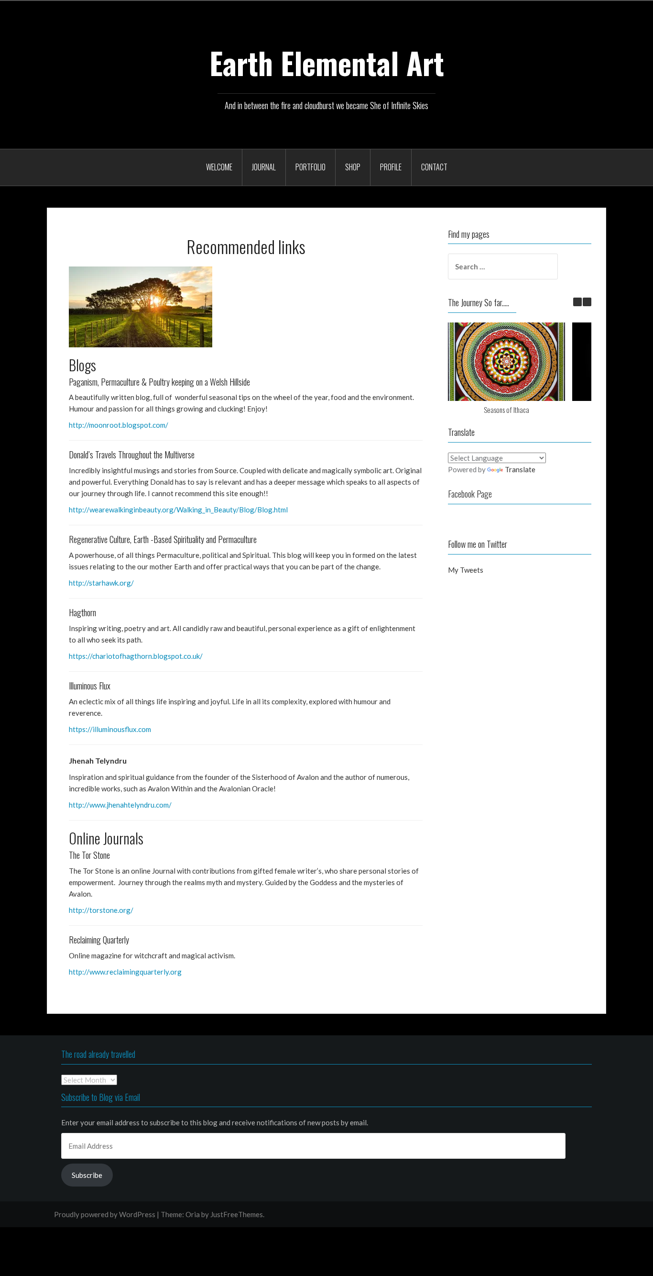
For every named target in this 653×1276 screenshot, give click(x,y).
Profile (391, 167)
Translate (520, 469)
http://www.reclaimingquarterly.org (125, 971)
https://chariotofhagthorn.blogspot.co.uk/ (136, 656)
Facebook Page (470, 494)
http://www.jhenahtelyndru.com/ (120, 804)
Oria (192, 1214)
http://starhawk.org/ (101, 582)
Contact (434, 167)
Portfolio (310, 167)
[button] (140, 306)
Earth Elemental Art (326, 63)
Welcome (219, 167)
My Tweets (465, 570)
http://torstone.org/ (101, 910)
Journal (264, 167)
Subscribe (87, 1175)
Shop (352, 167)
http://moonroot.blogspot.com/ (118, 425)
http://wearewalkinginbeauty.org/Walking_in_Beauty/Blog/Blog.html (178, 509)
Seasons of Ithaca (506, 409)
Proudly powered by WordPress (104, 1214)
